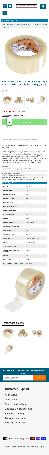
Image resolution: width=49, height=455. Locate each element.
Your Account (11, 395)
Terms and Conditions (16, 404)
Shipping (5, 115)
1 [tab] (19, 315)
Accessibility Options (15, 422)
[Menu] (5, 6)
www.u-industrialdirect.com (20, 447)
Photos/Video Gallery (28, 140)
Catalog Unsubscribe (15, 418)
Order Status (11, 399)
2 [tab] (22, 315)
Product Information (10, 140)
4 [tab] (30, 315)
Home (3, 24)
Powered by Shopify (37, 447)
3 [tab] (26, 315)
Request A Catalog (14, 413)
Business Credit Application (18, 409)
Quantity (9, 127)
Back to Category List (10, 20)
